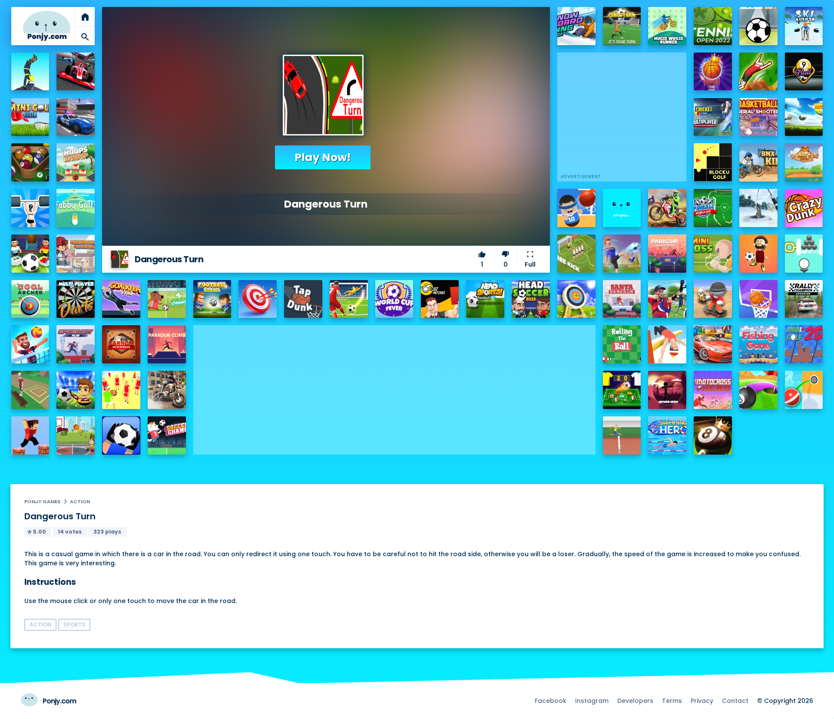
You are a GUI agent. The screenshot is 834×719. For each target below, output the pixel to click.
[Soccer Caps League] (622, 390)
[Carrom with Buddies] (121, 344)
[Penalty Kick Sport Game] (121, 435)
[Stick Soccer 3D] (30, 253)
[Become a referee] (440, 299)
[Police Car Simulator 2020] (75, 117)
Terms (672, 700)
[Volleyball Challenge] (30, 344)
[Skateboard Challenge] (75, 253)
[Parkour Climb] (167, 344)
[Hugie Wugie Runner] (667, 26)
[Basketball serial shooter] (758, 117)
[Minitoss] (713, 253)
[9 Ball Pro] (804, 72)
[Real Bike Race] (167, 390)
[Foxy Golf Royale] (804, 162)
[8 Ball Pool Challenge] (713, 435)
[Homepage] (47, 26)
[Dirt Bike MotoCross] (667, 208)
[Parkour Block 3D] (30, 435)
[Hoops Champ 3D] (75, 162)
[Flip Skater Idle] (713, 299)
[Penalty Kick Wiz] (622, 26)
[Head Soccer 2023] (531, 299)
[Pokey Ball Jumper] (804, 390)
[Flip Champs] (667, 344)
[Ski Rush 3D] (804, 26)
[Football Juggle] (758, 253)
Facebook (550, 700)
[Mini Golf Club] (30, 117)
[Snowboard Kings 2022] (576, 26)
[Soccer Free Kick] (576, 253)
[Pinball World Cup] (713, 208)
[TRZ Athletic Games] (622, 435)
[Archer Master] (576, 299)
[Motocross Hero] (713, 390)
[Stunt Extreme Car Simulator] (713, 344)
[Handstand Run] (30, 72)
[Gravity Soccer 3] (758, 26)
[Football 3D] (349, 299)
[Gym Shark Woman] (30, 208)
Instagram (592, 700)
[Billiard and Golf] (758, 390)
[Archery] (257, 299)
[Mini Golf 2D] (804, 344)
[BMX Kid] (758, 162)
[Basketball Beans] (576, 208)
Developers (635, 700)
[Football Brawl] (212, 299)
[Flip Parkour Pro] (758, 72)
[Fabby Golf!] (75, 208)
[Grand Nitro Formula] (75, 72)
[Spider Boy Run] (75, 344)
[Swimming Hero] (667, 435)
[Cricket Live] (713, 117)
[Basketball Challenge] (758, 299)
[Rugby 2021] (121, 390)
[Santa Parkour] (622, 299)
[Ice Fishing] (758, 208)
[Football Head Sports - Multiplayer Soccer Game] (485, 299)
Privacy (702, 700)
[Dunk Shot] (622, 208)
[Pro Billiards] (30, 162)
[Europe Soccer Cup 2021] (75, 390)
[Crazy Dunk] (804, 208)
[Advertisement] (394, 386)
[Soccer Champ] (167, 435)
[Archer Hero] (667, 390)
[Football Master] (622, 253)
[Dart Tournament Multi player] (75, 299)
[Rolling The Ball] (622, 344)
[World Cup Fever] (394, 299)
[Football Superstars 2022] (804, 117)
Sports (74, 624)
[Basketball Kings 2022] (713, 72)
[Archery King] (667, 299)
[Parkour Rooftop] (667, 253)
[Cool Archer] (30, 299)
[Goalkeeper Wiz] (121, 299)
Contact (735, 700)
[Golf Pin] (804, 253)
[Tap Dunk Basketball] (303, 299)
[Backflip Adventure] (30, 390)
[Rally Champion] (804, 299)
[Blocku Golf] (713, 162)
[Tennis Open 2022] (713, 26)
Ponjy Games (42, 501)
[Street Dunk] (75, 435)
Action (80, 501)
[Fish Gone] (758, 344)
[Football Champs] (167, 299)
